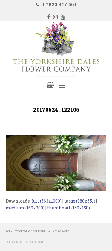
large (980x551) (79, 201)
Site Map (37, 242)
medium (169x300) (25, 208)
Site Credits (17, 242)
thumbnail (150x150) (68, 208)
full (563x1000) (46, 201)
